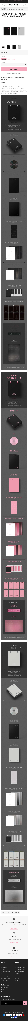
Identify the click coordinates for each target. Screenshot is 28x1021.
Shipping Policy (5, 973)
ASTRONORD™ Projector (20, 971)
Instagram (5, 992)
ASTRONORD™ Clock (20, 969)
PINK (9, 59)
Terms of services (17, 1010)
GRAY (13, 59)
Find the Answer (14, 942)
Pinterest (5, 989)
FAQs (2, 965)
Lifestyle (17, 978)
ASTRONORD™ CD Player (21, 965)
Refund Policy (4, 976)
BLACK (4, 59)
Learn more (14, 928)
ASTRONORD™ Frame (20, 967)
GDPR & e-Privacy (5, 978)
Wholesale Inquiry (5, 971)
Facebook (5, 987)
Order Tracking (4, 980)
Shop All (16, 980)
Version (3, 56)
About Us (3, 969)
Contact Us (14, 956)
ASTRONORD (3, 8)
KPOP (16, 976)
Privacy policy (10, 1010)
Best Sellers (17, 973)
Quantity (3, 62)
